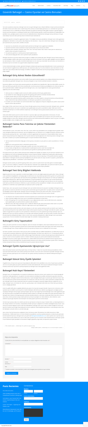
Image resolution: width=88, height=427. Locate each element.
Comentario (8, 343)
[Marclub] (10, 5)
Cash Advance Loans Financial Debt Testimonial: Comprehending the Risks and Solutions (12, 400)
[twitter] (80, 1)
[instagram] (84, 1)
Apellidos (36, 393)
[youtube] (82, 1)
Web (6, 366)
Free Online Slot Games (8, 390)
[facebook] (78, 1)
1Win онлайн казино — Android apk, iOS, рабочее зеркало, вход (19, 325)
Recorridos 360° (57, 5)
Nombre (7, 359)
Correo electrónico (8, 362)
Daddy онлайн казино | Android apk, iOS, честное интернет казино (47, 327)
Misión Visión (41, 5)
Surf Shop (66, 5)
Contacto (78, 5)
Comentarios (27, 407)
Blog (72, 5)
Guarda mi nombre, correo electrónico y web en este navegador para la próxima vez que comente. (28, 369)
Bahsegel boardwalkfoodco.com (39, 315)
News (14, 22)
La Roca (48, 5)
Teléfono (27, 402)
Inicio (34, 5)
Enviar (26, 419)
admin (18, 22)
